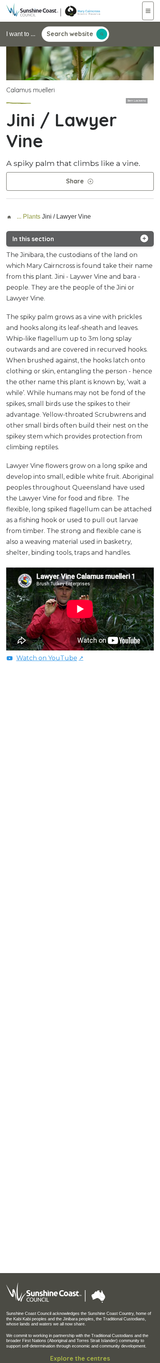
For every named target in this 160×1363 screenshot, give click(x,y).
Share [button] (75, 181)
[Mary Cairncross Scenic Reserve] (10, 216)
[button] (148, 11)
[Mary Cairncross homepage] (74, 11)
